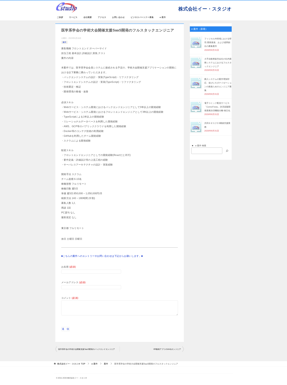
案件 (64, 42)
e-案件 (163, 17)
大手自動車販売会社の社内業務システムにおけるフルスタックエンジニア (218, 63)
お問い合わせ (118, 17)
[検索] (227, 151)
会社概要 (87, 17)
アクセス (102, 17)
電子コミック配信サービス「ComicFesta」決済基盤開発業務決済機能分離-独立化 (217, 107)
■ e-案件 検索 (198, 145)
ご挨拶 (60, 17)
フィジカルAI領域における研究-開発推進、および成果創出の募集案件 (217, 42)
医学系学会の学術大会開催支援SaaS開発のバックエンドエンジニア (86, 349)
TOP (71, 364)
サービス (73, 17)
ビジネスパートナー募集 (142, 17)
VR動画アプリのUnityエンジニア (167, 349)
